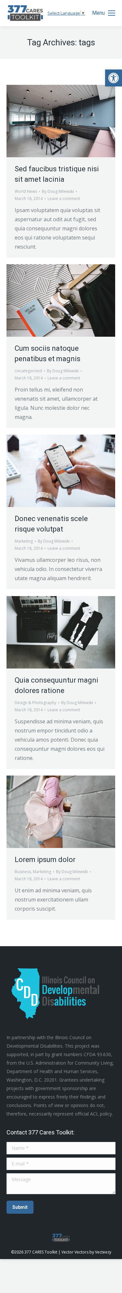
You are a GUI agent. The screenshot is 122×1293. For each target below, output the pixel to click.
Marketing (24, 541)
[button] (113, 77)
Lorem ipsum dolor (45, 859)
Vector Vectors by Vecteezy (86, 1252)
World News (26, 191)
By (58, 191)
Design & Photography (35, 702)
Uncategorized (28, 371)
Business (23, 871)
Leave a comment (63, 198)
